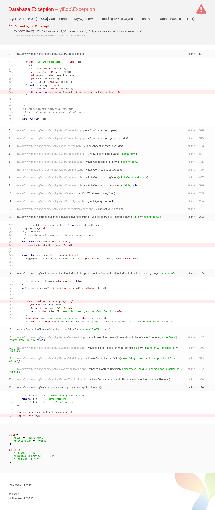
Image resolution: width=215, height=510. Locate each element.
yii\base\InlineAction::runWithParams (110, 347)
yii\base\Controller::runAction (102, 358)
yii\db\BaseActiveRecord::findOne (112, 216)
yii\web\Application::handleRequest (111, 379)
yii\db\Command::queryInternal (104, 185)
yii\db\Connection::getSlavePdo (102, 146)
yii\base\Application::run (85, 387)
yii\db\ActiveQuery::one (110, 209)
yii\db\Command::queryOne (97, 193)
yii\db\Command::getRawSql (103, 169)
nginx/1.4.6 (15, 494)
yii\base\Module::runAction (105, 369)
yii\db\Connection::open (102, 130)
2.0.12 (30, 498)
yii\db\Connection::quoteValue (104, 161)
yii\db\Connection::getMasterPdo (107, 138)
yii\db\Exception (77, 9)
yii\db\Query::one (98, 201)
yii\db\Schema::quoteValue (103, 153)
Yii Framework (17, 498)
